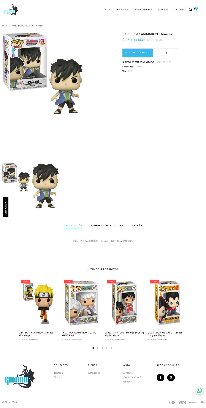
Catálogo (163, 10)
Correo (57, 377)
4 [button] (107, 348)
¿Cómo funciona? (143, 10)
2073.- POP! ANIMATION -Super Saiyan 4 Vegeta (165, 334)
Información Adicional (107, 225)
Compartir (6, 208)
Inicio (107, 10)
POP (130, 71)
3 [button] (102, 348)
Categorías (94, 373)
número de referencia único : (138, 62)
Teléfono (58, 373)
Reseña (137, 225)
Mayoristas (122, 10)
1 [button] (93, 348)
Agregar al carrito (138, 53)
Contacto (179, 10)
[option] (60, 73)
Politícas (127, 381)
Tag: (124, 71)
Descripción (73, 225)
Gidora (8, 402)
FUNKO (138, 66)
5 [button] (111, 348)
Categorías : (128, 66)
